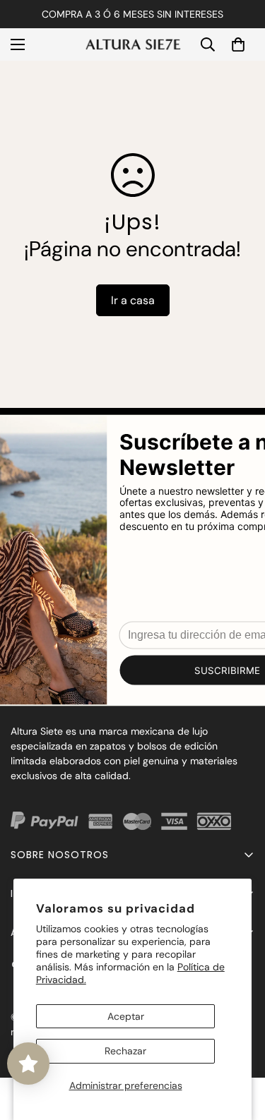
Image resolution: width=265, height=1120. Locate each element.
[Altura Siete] (132, 44)
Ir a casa (133, 300)
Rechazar (125, 1050)
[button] (238, 44)
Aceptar (125, 1016)
